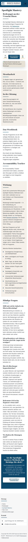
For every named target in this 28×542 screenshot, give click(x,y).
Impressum (23, 535)
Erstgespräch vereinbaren (14, 56)
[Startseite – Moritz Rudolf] (11, 3)
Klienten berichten (12, 217)
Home (4, 504)
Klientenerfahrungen (8, 512)
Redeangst (15, 26)
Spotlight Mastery (7, 508)
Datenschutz (5, 537)
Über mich (5, 510)
